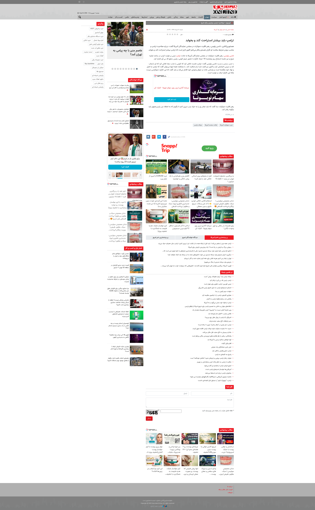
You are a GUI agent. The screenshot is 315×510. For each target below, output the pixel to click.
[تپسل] (155, 76)
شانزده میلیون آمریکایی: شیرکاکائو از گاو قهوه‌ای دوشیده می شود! (210, 377)
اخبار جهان (222, 30)
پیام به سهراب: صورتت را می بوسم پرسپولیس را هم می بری (119, 86)
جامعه (193, 17)
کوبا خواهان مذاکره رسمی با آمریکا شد (219, 340)
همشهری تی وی (193, 2)
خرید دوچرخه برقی (97, 60)
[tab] (219, 237)
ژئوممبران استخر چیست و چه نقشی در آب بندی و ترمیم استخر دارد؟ (118, 325)
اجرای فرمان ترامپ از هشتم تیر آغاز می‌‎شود (217, 366)
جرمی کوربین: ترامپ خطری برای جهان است (217, 284)
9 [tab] (115, 69)
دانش (169, 17)
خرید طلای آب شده (97, 48)
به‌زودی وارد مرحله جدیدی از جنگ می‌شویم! (217, 262)
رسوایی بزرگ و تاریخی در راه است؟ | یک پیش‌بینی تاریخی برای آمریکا (209, 247)
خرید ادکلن (87, 40)
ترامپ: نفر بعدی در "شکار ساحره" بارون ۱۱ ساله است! (214, 325)
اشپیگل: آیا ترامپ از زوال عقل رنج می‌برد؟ (218, 317)
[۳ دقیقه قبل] (125, 34)
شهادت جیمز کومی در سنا (223, 291)
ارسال (149, 418)
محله (182, 17)
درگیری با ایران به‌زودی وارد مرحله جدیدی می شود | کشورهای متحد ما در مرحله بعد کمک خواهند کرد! (199, 255)
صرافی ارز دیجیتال (97, 67)
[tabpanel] (125, 40)
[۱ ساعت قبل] (136, 257)
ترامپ (178, 55)
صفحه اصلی (230, 30)
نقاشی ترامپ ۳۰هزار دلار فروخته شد (219, 314)
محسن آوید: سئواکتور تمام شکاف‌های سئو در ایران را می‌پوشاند (120, 256)
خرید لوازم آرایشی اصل (96, 44)
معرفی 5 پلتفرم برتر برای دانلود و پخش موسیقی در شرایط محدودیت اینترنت (118, 279)
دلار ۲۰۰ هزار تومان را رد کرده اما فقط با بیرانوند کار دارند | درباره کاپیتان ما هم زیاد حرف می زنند (119, 99)
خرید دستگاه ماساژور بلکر (95, 36)
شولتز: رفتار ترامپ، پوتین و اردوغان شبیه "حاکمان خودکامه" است (210, 358)
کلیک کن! (125, 166)
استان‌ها (144, 17)
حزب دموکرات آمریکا (226, 125)
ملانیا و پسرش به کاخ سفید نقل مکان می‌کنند (217, 332)
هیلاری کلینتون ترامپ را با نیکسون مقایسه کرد (216, 295)
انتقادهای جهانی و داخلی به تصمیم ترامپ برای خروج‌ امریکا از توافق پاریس (208, 306)
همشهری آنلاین (223, 9)
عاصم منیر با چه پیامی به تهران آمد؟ (127, 52)
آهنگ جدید (99, 56)
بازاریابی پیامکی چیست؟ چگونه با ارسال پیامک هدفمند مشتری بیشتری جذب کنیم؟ (118, 302)
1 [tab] (136, 69)
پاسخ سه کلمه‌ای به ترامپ (223, 354)
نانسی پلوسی (229, 55)
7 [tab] (120, 69)
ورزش (152, 17)
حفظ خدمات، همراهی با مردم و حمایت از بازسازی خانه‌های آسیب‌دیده (119, 314)
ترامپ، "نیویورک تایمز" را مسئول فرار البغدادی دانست (214, 380)
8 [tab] (117, 69)
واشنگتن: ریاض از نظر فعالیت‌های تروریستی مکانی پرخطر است (211, 336)
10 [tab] (112, 69)
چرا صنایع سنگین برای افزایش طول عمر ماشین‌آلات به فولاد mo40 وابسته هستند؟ (118, 290)
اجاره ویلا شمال (98, 40)
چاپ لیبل (100, 64)
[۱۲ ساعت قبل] (136, 88)
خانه (232, 17)
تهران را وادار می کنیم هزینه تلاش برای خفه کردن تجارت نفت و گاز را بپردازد (207, 258)
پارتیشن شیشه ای (97, 75)
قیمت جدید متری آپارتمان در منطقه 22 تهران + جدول (120, 266)
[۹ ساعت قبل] (136, 112)
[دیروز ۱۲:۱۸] (136, 361)
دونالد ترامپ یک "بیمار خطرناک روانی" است (217, 277)
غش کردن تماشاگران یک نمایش (221, 347)
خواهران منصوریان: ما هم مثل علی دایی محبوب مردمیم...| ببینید (118, 110)
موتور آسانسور (99, 32)
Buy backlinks (89, 64)
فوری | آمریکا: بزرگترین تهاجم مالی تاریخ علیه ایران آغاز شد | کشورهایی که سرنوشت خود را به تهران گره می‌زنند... (196, 266)
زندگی (176, 17)
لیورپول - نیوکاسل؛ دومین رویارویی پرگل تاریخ (216, 23)
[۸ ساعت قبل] (136, 338)
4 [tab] (128, 69)
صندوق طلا (99, 71)
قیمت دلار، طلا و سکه (225, 489)
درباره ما (229, 486)
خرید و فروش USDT (96, 28)
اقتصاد (200, 17)
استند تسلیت (88, 52)
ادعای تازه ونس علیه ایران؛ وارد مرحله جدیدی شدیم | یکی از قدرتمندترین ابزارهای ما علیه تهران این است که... (196, 251)
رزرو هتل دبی (98, 83)
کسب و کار (119, 17)
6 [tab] (123, 69)
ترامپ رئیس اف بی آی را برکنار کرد (220, 280)
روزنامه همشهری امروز (230, 2)
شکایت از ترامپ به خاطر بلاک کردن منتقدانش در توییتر (214, 362)
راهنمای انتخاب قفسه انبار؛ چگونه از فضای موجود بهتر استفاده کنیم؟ (118, 359)
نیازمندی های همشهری (216, 2)
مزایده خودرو (99, 52)
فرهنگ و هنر (160, 17)
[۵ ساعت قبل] (136, 124)
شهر (187, 17)
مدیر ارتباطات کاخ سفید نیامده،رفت (220, 321)
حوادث (110, 17)
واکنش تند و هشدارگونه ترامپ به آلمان (219, 299)
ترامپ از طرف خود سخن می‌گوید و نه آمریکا (217, 302)
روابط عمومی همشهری (180, 2)
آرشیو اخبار (223, 17)
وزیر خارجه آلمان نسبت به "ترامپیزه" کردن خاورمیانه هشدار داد (211, 310)
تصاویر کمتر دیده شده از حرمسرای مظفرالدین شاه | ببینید (118, 122)
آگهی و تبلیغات (203, 2)
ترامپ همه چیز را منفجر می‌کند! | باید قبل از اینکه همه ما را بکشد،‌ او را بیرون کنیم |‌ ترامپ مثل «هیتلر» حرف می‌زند (194, 243)
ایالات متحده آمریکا (211, 125)
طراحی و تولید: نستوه (157, 506)
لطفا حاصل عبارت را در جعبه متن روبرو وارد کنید (218, 411)
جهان (207, 17)
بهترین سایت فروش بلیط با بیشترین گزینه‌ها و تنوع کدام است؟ (120, 348)
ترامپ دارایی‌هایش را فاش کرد (221, 351)
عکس (127, 17)
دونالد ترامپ (198, 125)
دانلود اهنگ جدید (97, 79)
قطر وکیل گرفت (226, 343)
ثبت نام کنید (171, 99)
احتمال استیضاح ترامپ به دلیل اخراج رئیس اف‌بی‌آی (214, 288)
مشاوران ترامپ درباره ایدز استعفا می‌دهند (218, 373)
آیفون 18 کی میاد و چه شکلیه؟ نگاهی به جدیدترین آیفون (119, 336)
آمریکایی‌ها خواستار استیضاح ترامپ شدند (218, 369)
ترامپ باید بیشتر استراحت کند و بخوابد (210, 40)
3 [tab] (131, 69)
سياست (214, 17)
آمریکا (215, 30)
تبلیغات (230, 492)
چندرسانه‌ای (135, 17)
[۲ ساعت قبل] (136, 280)
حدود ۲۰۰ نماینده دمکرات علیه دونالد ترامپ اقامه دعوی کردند (212, 328)
